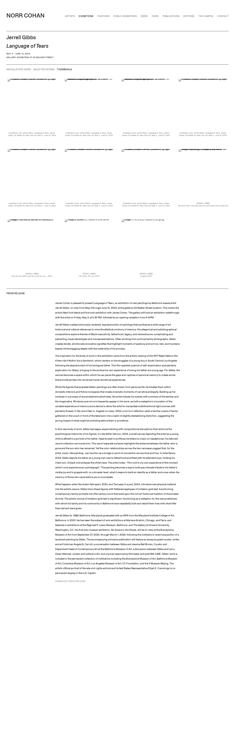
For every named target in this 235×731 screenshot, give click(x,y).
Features (104, 16)
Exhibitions (86, 16)
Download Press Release (70, 581)
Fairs (155, 16)
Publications (171, 16)
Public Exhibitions (125, 16)
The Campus (205, 16)
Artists (70, 16)
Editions (188, 16)
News (144, 16)
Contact (223, 16)
